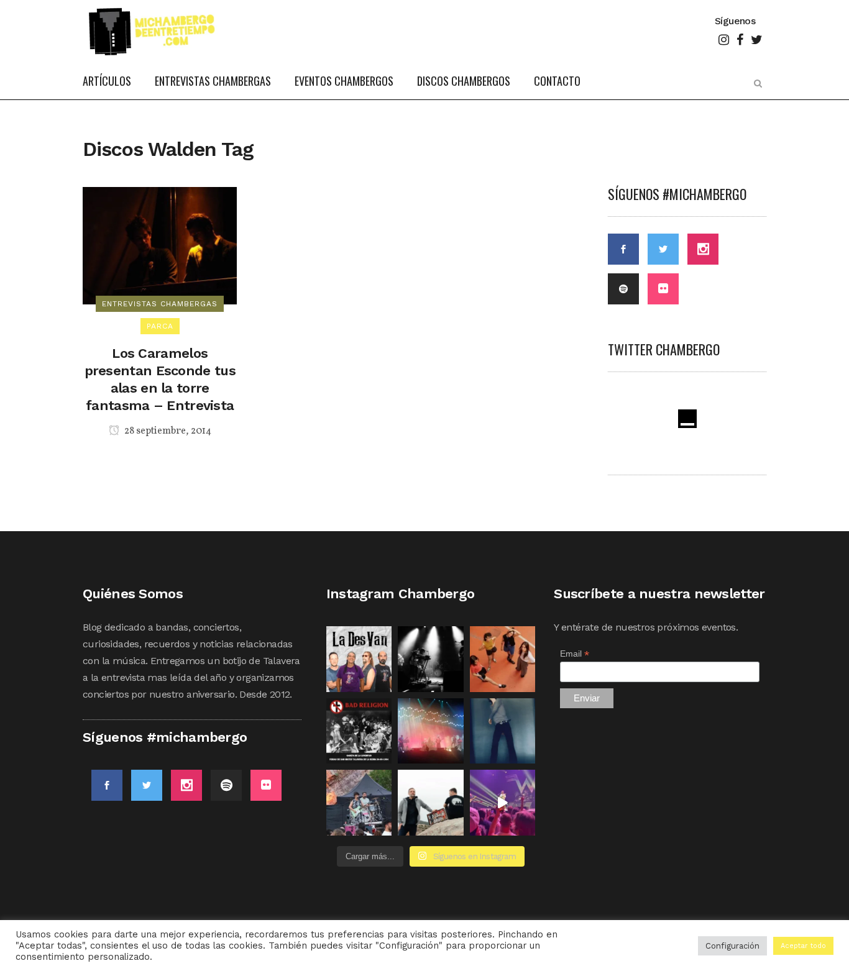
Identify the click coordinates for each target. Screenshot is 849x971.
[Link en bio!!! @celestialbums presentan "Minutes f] (431, 659)
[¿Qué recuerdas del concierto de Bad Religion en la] (359, 731)
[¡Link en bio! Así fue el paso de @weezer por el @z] (503, 803)
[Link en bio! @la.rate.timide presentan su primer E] (503, 659)
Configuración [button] (732, 945)
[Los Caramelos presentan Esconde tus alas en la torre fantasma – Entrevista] (160, 244)
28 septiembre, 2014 (166, 431)
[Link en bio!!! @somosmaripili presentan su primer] (359, 803)
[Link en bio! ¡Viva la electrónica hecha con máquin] (431, 803)
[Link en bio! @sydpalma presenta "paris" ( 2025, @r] (503, 731)
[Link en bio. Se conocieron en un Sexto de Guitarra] (359, 659)
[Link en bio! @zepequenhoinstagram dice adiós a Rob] (431, 731)
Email (574, 654)
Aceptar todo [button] (803, 946)
